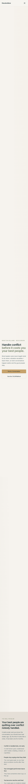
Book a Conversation (14, 371)
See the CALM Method (14, 376)
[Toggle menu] (24, 3)
